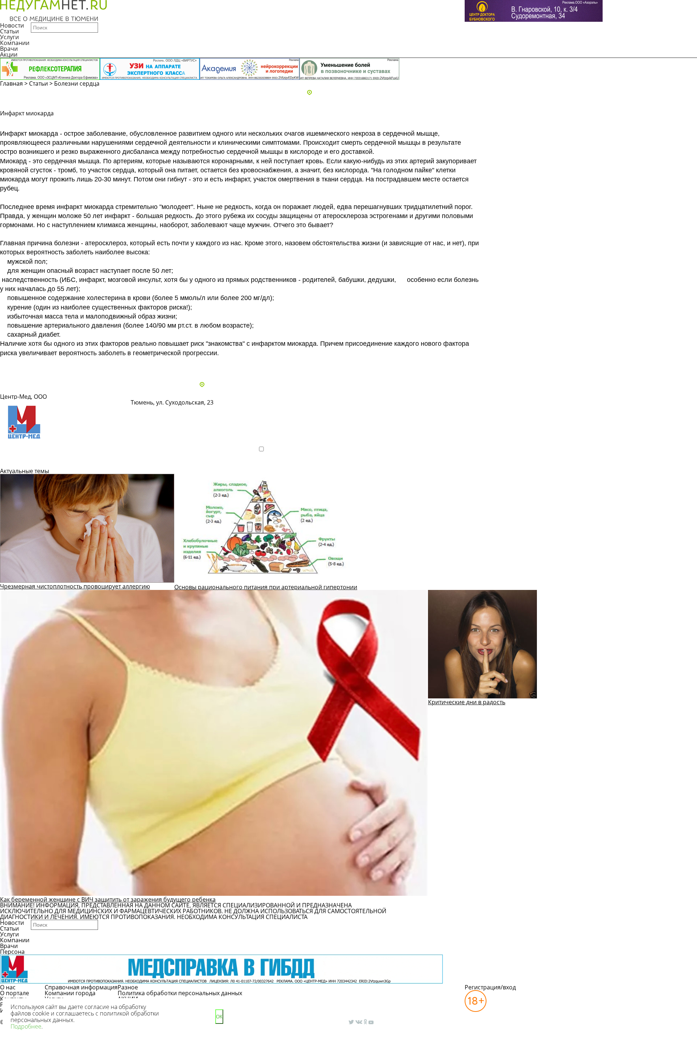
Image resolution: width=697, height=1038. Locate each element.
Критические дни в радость (466, 702)
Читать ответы (606, 123)
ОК (219, 1016)
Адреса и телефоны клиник (352, 93)
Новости (12, 25)
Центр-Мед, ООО (23, 397)
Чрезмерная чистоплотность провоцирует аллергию (75, 586)
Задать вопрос (550, 123)
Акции (8, 54)
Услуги (9, 37)
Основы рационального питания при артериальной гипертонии (265, 587)
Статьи (9, 31)
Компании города (70, 993)
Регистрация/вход (490, 987)
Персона (12, 952)
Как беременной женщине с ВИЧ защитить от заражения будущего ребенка (108, 899)
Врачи (9, 49)
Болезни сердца (76, 83)
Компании (14, 43)
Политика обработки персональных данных (180, 993)
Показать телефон (246, 406)
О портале (14, 993)
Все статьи (21, 365)
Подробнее (23, 461)
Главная (11, 83)
